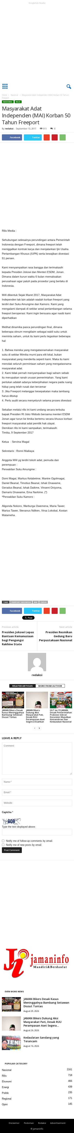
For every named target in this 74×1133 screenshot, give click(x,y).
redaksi (9, 128)
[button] (68, 87)
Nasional (14, 95)
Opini (5, 1104)
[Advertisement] (37, 43)
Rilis (18, 102)
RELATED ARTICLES (22, 685)
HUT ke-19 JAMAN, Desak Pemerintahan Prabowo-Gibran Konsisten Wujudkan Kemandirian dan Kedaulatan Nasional (61, 716)
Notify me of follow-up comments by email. (29, 840)
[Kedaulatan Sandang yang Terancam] (11, 1043)
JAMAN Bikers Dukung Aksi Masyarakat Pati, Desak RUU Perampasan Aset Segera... (42, 1021)
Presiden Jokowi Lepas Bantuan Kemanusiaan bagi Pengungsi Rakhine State (18, 638)
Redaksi (42, 1123)
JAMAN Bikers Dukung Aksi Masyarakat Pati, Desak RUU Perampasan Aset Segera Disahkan (35, 716)
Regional (6, 1098)
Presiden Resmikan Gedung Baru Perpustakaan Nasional (55, 636)
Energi (5, 1087)
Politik (5, 1093)
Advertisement (57, 1123)
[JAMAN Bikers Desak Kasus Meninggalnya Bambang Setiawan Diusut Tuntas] (13, 700)
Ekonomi (7, 1081)
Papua (43, 602)
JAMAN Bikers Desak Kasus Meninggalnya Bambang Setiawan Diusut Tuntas (13, 713)
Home (4, 95)
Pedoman (29, 1123)
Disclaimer (14, 1123)
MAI (35, 602)
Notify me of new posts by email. (24, 844)
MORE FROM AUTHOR (50, 685)
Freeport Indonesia (21, 602)
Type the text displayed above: (19, 826)
